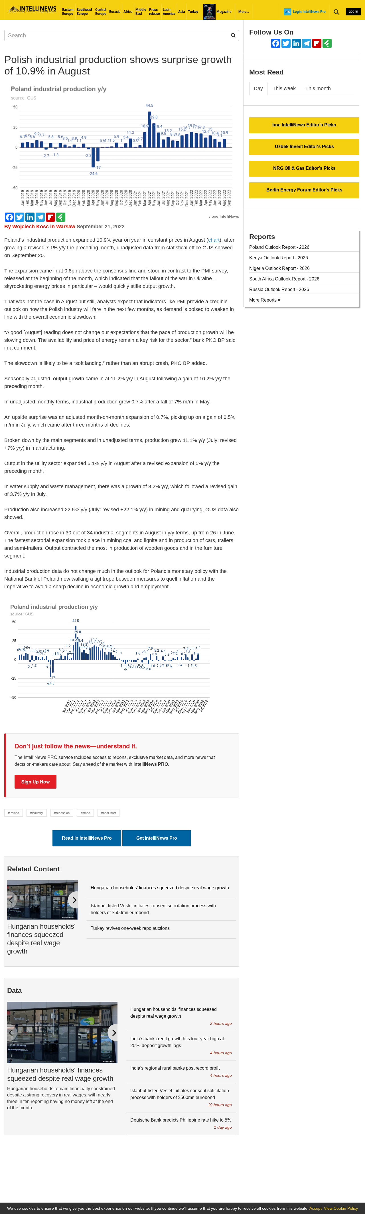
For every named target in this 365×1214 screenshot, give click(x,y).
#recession (62, 813)
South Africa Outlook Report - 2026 (284, 278)
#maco (85, 813)
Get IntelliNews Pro (156, 838)
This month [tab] (318, 88)
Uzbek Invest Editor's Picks (304, 146)
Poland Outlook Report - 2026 (279, 247)
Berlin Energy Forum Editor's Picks (304, 189)
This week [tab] (284, 88)
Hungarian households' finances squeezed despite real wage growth (41, 938)
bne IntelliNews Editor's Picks (304, 124)
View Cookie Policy (341, 1208)
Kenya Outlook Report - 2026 (278, 257)
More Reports (263, 300)
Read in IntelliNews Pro (87, 838)
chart (214, 240)
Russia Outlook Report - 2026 (279, 289)
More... (243, 12)
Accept (315, 1208)
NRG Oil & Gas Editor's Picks (304, 168)
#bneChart (108, 813)
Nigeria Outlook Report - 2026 (279, 268)
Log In (353, 11)
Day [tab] (258, 88)
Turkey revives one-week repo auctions (130, 928)
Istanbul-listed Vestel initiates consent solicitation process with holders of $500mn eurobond (153, 909)
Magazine (223, 12)
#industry (36, 813)
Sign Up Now (35, 781)
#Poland (13, 813)
